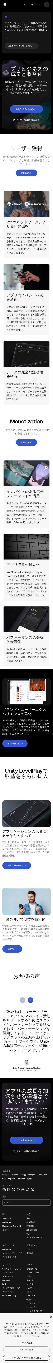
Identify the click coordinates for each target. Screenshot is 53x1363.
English (5, 1175)
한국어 (30, 1178)
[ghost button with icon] (7, 38)
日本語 (23, 1175)
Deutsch (14, 1175)
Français (31, 1175)
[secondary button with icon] (46, 5)
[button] (22, 46)
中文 (4, 1178)
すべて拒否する (26, 1349)
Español (11, 1178)
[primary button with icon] (22, 1000)
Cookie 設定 (26, 1342)
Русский (21, 1178)
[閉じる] (51, 1317)
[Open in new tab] (19, 1226)
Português (42, 1175)
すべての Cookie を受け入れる (26, 1357)
